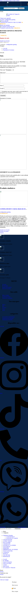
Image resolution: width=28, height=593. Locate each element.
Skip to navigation (4, 0)
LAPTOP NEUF (10, 537)
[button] (4, 231)
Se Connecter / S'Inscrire (9, 567)
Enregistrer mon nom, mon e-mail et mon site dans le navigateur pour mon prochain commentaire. (14, 92)
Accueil (2, 19)
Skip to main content (14, 0)
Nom (1, 85)
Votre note (3, 70)
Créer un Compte (4, 579)
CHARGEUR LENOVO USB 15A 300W (11, 22)
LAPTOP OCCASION (12, 538)
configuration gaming (10, 19)
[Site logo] (14, 6)
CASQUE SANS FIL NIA (7, 28)
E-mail (2, 88)
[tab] (5, 48)
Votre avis (3, 72)
